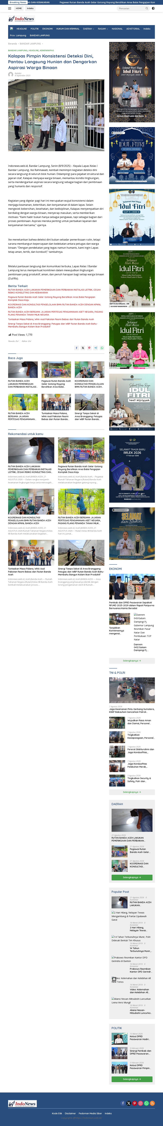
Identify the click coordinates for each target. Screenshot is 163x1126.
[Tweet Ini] (83, 348)
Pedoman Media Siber (90, 1113)
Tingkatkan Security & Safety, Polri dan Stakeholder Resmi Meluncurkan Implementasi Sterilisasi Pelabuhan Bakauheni (140, 780)
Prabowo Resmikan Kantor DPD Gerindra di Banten (141, 970)
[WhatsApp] (146, 1103)
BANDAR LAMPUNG (40, 35)
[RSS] (152, 1103)
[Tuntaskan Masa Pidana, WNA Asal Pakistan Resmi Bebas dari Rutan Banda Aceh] (56, 402)
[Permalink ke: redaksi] (10, 74)
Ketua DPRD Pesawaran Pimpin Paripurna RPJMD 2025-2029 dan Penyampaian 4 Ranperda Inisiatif (139, 1067)
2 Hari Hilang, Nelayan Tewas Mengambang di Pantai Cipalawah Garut (139, 929)
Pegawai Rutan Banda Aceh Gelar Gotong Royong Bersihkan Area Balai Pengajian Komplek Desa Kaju (63, 2)
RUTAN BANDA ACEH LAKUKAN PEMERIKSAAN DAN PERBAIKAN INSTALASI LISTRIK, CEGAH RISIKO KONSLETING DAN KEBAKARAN (54, 291)
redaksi (18, 73)
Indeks (30, 8)
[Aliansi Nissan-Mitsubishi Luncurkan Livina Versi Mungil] (132, 1000)
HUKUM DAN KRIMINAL (67, 28)
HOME (19, 8)
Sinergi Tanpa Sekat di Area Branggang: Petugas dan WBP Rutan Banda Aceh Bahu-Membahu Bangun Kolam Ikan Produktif (53, 325)
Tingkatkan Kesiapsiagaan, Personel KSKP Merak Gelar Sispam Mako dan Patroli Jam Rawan (141, 736)
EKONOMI (48, 28)
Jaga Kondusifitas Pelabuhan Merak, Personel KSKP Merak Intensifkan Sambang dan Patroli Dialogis (141, 765)
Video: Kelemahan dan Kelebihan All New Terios (139, 991)
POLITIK (35, 28)
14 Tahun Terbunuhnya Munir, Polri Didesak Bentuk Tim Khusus (141, 950)
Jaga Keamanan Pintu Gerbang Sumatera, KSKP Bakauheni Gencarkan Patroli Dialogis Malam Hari (131, 710)
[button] (147, 8)
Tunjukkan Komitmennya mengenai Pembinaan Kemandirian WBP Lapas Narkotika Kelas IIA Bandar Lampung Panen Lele (118, 630)
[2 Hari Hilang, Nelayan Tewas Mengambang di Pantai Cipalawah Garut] (132, 916)
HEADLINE (22, 28)
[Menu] (10, 8)
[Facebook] (122, 1103)
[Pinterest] (134, 1103)
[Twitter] (128, 1103)
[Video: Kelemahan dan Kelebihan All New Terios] (132, 980)
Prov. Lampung (18, 35)
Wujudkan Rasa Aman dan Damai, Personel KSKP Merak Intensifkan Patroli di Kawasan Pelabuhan (140, 722)
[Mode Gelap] (153, 8)
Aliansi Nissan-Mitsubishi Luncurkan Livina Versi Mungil (141, 1011)
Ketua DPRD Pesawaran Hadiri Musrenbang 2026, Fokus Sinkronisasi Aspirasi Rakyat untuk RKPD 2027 (139, 1038)
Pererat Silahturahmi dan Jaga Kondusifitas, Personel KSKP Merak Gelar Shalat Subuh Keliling (141, 751)
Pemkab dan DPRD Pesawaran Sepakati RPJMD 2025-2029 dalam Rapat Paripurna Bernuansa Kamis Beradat (131, 605)
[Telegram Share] (95, 348)
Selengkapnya (131, 660)
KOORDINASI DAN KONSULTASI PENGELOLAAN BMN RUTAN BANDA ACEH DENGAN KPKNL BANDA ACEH (54, 306)
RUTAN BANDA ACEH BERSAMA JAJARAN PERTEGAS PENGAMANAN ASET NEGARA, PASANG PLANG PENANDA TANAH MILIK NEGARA (55, 313)
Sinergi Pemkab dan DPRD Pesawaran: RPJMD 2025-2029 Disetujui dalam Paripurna (140, 1052)
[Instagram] (140, 1103)
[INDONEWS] (21, 18)
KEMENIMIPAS (47, 50)
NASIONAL (117, 28)
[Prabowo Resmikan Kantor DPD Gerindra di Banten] (132, 959)
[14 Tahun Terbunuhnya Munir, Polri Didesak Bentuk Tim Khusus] (132, 938)
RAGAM (102, 28)
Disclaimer (70, 1113)
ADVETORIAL (133, 28)
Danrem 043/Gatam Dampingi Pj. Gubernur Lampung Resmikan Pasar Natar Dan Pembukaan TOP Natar (144, 647)
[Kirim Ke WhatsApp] (102, 348)
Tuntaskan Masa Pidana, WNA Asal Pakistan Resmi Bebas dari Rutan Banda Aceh (51, 319)
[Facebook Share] (76, 348)
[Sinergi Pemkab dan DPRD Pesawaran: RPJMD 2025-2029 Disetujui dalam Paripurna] (120, 1053)
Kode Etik (57, 1113)
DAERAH (87, 28)
